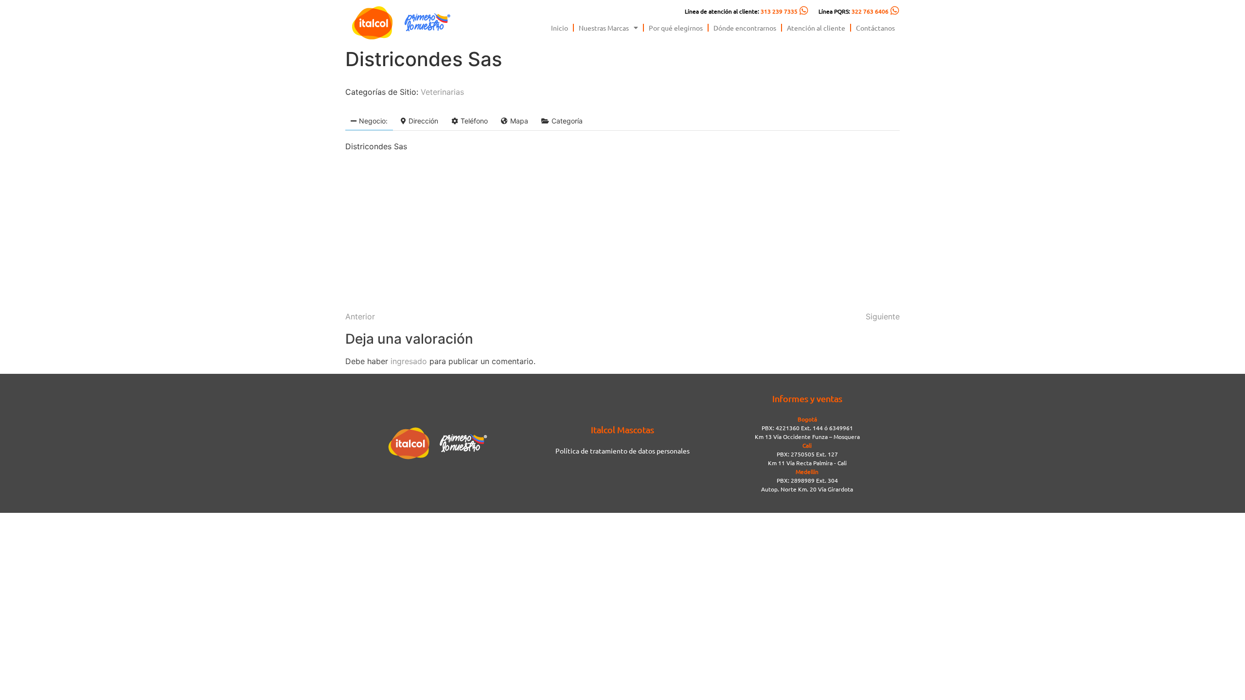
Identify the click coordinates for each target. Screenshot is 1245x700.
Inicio (559, 27)
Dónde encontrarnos (744, 27)
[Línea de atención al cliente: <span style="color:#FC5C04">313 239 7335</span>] (804, 11)
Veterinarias (442, 92)
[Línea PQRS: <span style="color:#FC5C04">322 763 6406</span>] (895, 11)
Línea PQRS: (853, 11)
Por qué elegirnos (676, 27)
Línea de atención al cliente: (741, 11)
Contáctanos (875, 27)
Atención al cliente (816, 27)
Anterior (360, 316)
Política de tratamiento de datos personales (622, 450)
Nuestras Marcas (604, 27)
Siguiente (883, 316)
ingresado (409, 361)
